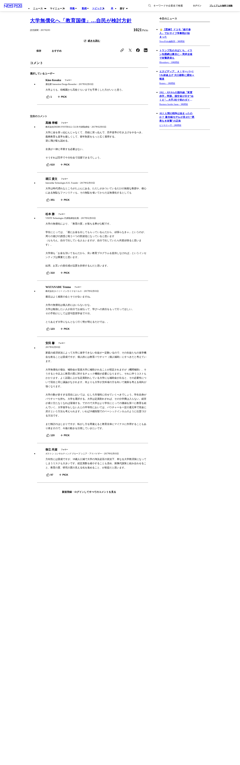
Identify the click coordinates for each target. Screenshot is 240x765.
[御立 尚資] (92, 451)
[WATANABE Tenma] (92, 289)
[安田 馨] (92, 345)
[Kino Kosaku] (92, 82)
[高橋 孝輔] (92, 125)
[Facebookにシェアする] (138, 50)
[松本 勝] (92, 216)
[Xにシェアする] (130, 50)
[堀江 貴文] (92, 181)
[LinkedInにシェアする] (145, 50)
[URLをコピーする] (122, 50)
